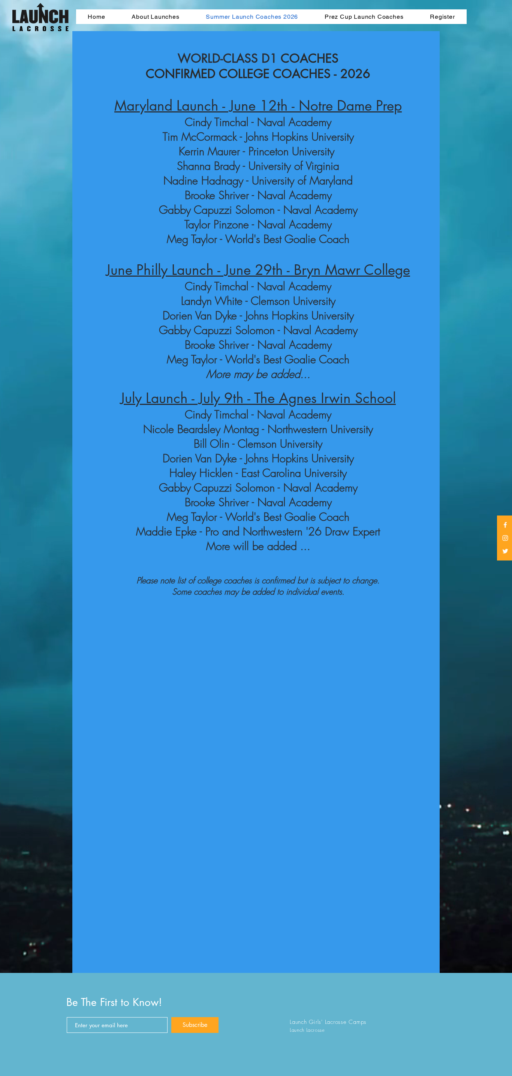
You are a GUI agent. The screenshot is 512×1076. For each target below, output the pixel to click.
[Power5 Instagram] (505, 538)
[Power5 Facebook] (505, 525)
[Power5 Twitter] (505, 551)
